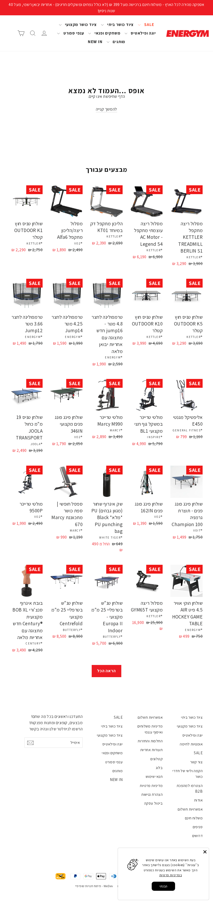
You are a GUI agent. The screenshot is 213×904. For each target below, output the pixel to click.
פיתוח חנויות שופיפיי (88, 886)
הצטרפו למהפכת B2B (190, 788)
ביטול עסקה (153, 803)
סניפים (198, 826)
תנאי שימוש (154, 776)
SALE (148, 24)
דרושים (197, 835)
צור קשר (196, 761)
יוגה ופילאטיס (143, 33)
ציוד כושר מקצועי (80, 24)
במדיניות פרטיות (170, 875)
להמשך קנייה (106, 109)
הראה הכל (106, 671)
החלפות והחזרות (150, 740)
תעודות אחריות (151, 749)
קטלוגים (156, 758)
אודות (198, 800)
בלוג (159, 767)
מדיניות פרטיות (151, 785)
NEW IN (95, 41)
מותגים (118, 41)
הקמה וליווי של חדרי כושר (187, 773)
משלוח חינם (194, 817)
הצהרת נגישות (152, 794)
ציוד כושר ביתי (120, 24)
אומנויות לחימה (191, 744)
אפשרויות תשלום (190, 809)
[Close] (205, 851)
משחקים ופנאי (107, 33)
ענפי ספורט (73, 33)
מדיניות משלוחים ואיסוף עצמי (150, 729)
